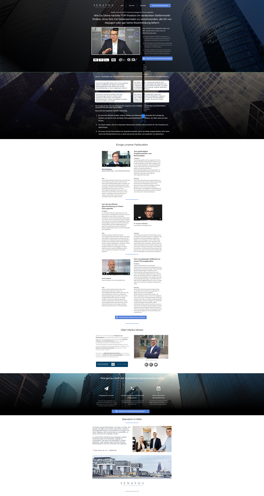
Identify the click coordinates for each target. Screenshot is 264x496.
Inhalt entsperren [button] (143, 116)
